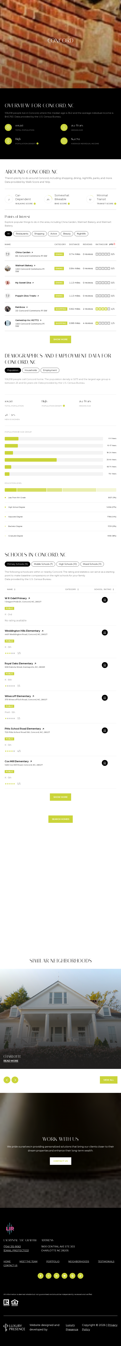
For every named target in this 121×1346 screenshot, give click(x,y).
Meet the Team (28, 1261)
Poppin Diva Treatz (25, 295)
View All (108, 1080)
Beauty (68, 233)
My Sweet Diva (23, 282)
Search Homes (60, 819)
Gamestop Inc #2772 (27, 320)
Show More (60, 797)
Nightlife (82, 233)
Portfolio (52, 1261)
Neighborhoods (78, 1261)
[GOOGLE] (72, 1276)
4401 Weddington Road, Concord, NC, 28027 (26, 634)
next (15, 1080)
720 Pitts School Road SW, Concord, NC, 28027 (27, 732)
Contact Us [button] (60, 1161)
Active (54, 233)
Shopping (40, 233)
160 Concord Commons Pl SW (29, 324)
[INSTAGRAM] (48, 1276)
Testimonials (106, 1261)
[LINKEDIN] (56, 1276)
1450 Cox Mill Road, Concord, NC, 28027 (24, 765)
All (9, 233)
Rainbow (20, 307)
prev (7, 1080)
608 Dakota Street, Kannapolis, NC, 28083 (25, 667)
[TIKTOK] (80, 1276)
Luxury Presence (72, 1327)
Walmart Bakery (24, 265)
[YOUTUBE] (64, 1276)
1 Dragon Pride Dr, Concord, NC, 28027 (23, 602)
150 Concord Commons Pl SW (29, 270)
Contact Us (10, 1265)
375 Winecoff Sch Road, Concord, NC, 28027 (26, 699)
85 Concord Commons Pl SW (31, 256)
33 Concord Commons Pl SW (31, 310)
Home (7, 1261)
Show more (60, 339)
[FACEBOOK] (41, 1276)
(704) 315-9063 (12, 1246)
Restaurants (23, 233)
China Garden (22, 252)
